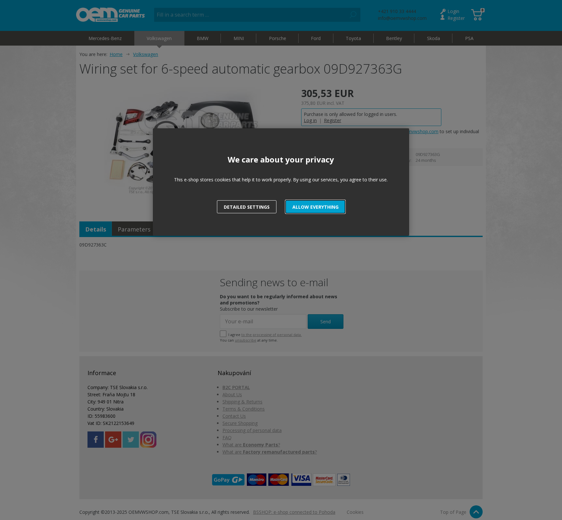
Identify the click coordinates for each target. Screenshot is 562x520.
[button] (315, 206)
